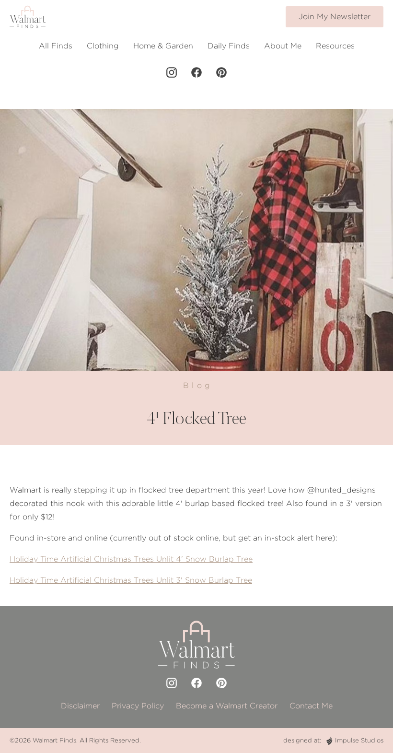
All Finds (55, 45)
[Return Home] (28, 17)
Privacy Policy (138, 705)
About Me (282, 45)
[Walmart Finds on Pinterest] (221, 72)
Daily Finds (229, 45)
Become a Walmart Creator (226, 705)
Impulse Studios (359, 740)
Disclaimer (80, 705)
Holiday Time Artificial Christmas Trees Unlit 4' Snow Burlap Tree (131, 559)
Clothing (103, 45)
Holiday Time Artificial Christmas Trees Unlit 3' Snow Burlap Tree (131, 580)
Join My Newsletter (334, 16)
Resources (335, 45)
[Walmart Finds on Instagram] (172, 72)
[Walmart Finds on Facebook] (196, 72)
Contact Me (311, 705)
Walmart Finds (54, 740)
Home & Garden (163, 45)
